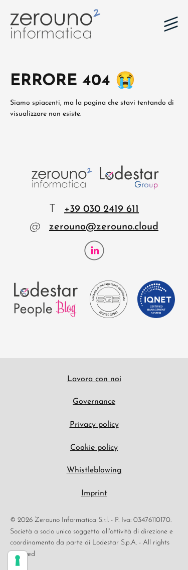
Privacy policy (94, 425)
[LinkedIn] (94, 250)
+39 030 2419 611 (101, 209)
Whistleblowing (94, 470)
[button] (171, 24)
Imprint (94, 493)
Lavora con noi (94, 379)
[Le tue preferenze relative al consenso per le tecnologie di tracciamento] (17, 560)
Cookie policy (94, 448)
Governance (94, 402)
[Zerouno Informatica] (55, 24)
